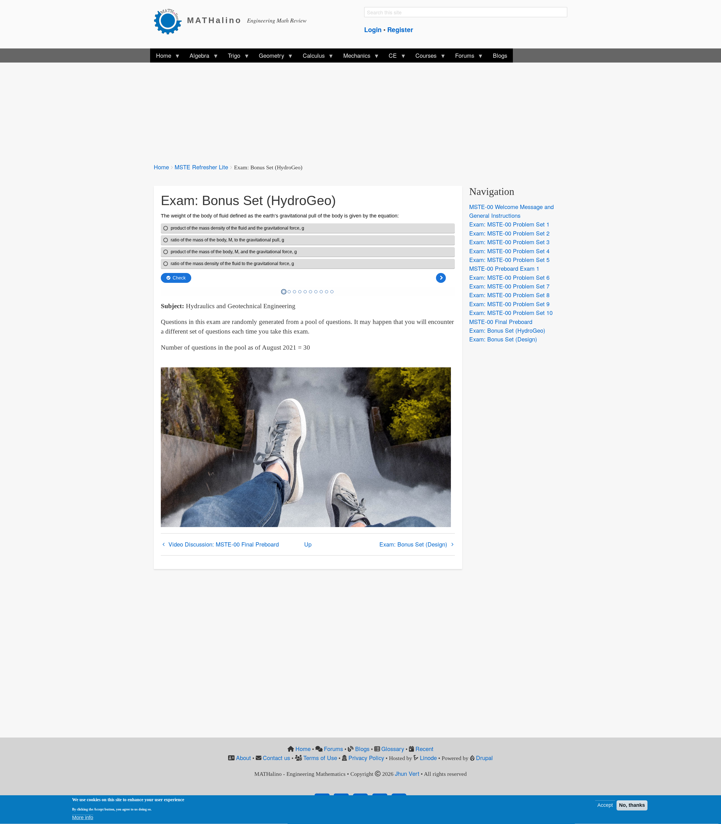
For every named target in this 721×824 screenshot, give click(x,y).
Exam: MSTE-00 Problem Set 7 (509, 286)
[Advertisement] (323, 109)
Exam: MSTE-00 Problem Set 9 (509, 304)
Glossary (392, 749)
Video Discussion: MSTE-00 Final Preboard (223, 544)
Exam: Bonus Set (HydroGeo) (507, 330)
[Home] (170, 20)
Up (307, 544)
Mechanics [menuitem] (353, 57)
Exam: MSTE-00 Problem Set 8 (509, 295)
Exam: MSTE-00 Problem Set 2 (509, 233)
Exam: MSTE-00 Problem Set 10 (511, 312)
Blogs (362, 749)
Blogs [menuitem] (500, 55)
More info (82, 817)
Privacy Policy (366, 758)
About (243, 758)
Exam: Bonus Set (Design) (413, 544)
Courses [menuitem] (423, 57)
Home (161, 167)
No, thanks (632, 805)
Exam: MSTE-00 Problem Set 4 (509, 251)
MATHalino (214, 20)
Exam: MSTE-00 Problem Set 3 (509, 242)
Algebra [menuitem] (196, 57)
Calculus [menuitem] (311, 57)
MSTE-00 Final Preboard (500, 321)
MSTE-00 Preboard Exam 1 (504, 268)
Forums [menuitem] (461, 57)
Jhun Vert (407, 773)
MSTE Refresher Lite (201, 167)
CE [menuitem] (390, 57)
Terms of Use (320, 758)
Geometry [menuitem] (268, 57)
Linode (428, 758)
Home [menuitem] (160, 57)
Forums (333, 749)
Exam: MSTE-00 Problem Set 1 (509, 224)
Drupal (484, 758)
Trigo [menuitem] (231, 57)
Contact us (276, 758)
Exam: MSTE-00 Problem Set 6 (509, 277)
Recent (424, 749)
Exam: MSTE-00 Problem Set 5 (509, 260)
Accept (605, 805)
